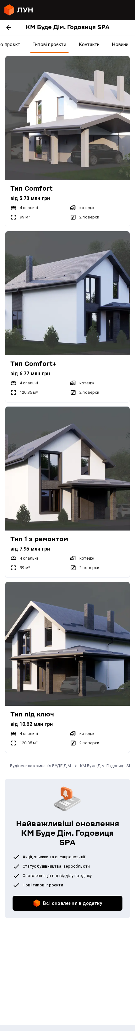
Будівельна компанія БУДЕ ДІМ (40, 765)
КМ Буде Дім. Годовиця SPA (107, 765)
